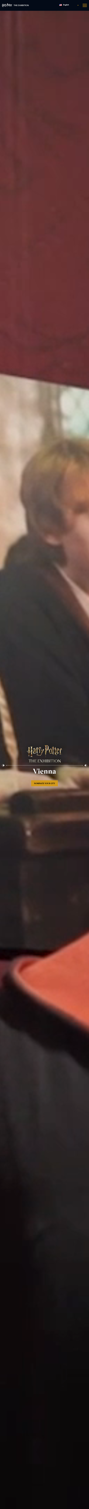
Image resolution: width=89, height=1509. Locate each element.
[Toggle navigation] (84, 5)
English (66, 5)
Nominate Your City (44, 783)
